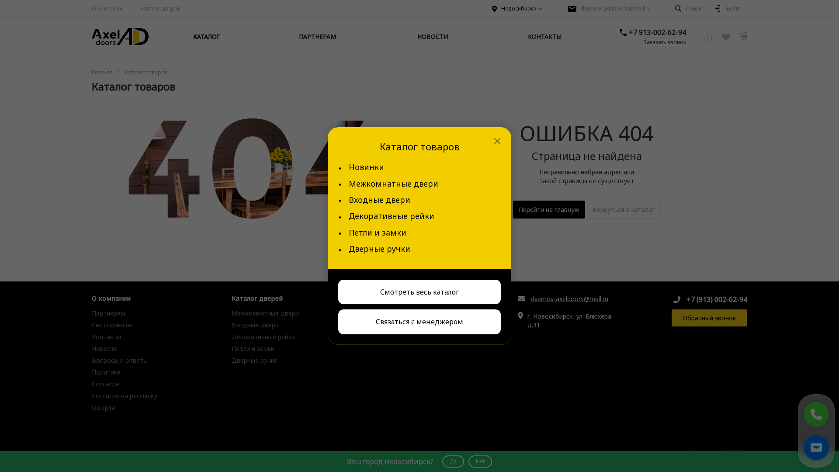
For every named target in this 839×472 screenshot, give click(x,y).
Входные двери (379, 200)
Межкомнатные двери (393, 183)
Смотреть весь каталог (419, 291)
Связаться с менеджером (419, 321)
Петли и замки (377, 233)
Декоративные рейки (391, 216)
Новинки (366, 167)
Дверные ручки (379, 249)
